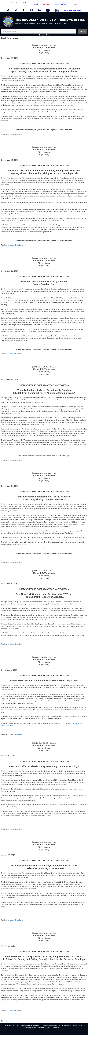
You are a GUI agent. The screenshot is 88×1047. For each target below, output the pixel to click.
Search (82, 31)
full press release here (15, 134)
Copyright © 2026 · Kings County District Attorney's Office (21, 1026)
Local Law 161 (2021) (44, 1028)
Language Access (30, 1028)
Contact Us (67, 1026)
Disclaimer (55, 1028)
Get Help (60, 1026)
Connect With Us (77, 1026)
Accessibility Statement (50, 1026)
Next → (7, 1021)
